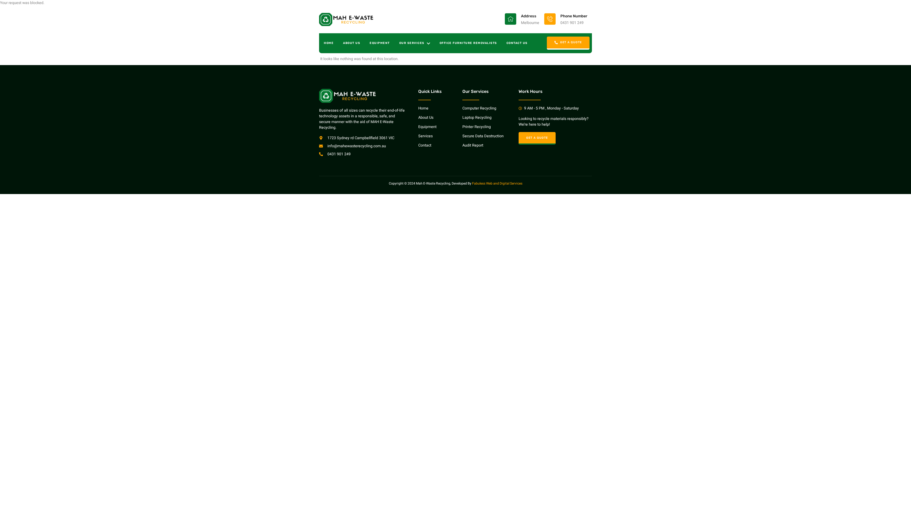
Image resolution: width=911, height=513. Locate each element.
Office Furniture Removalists (468, 43)
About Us (351, 43)
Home (329, 43)
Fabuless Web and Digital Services (497, 183)
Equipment (380, 43)
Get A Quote (571, 42)
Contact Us (517, 43)
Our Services (411, 43)
